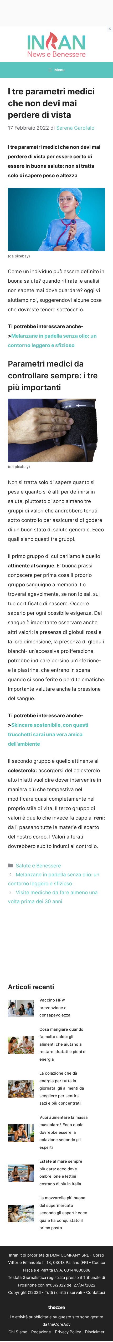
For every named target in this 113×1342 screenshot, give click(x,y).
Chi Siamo (17, 1331)
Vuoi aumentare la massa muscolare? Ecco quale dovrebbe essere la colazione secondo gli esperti (63, 1132)
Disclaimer (95, 1331)
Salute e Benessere (38, 866)
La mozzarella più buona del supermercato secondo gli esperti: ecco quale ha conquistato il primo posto (63, 1212)
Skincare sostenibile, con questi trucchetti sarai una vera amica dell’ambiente (48, 734)
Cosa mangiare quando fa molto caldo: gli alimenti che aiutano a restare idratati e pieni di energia (62, 1044)
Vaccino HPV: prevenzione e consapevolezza (54, 1008)
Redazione (41, 1331)
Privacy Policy (68, 1331)
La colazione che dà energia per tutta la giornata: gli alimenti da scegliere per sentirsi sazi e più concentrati (61, 1088)
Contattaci (95, 1292)
